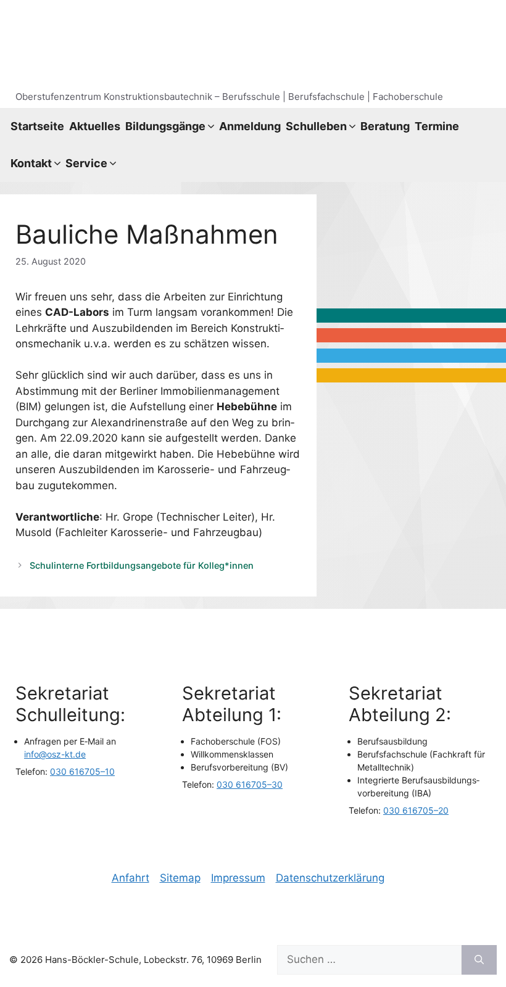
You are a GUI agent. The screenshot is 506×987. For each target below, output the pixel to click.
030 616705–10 (82, 771)
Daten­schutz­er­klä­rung (330, 878)
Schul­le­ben (316, 126)
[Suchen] (479, 960)
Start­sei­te (37, 126)
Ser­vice (86, 163)
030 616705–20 (416, 810)
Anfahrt (130, 878)
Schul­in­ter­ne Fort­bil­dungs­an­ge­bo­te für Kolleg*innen (142, 565)
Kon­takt (31, 163)
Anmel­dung (250, 126)
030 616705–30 (250, 784)
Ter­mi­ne (437, 126)
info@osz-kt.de (55, 754)
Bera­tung (385, 126)
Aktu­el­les (94, 126)
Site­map (180, 878)
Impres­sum (238, 878)
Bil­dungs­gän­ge (165, 126)
